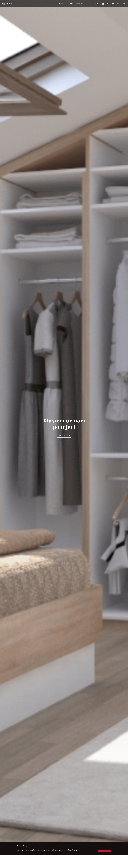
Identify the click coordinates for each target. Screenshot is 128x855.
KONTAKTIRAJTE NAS (64, 435)
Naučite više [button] (92, 851)
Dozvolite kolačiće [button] (104, 851)
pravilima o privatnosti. (22, 852)
